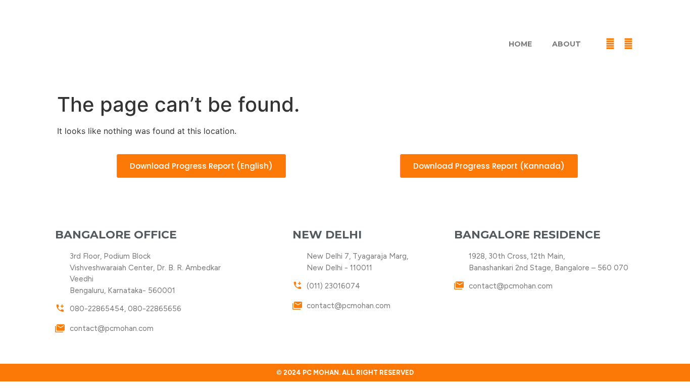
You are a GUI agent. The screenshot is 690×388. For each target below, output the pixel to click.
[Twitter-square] (628, 44)
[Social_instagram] (646, 44)
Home (520, 43)
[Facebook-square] (610, 44)
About (566, 43)
